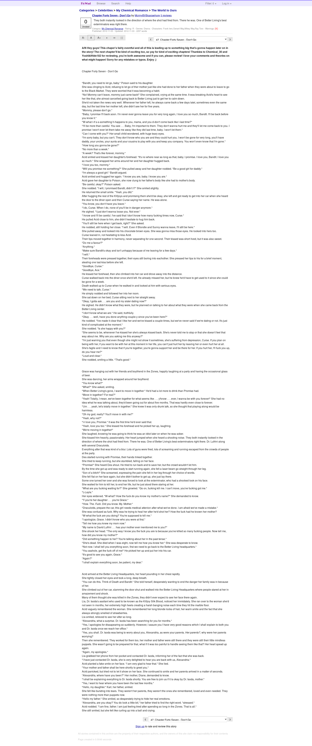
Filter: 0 (209, 3)
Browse (101, 3)
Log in (225, 3)
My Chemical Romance (132, 10)
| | (122, 37)
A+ (99, 37)
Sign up (140, 726)
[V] (216, 28)
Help (128, 3)
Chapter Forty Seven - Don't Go (111, 15)
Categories (86, 10)
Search (115, 3)
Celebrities (105, 10)
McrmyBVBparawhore (147, 15)
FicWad (86, 3)
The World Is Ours (164, 10)
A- (83, 37)
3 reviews (166, 15)
